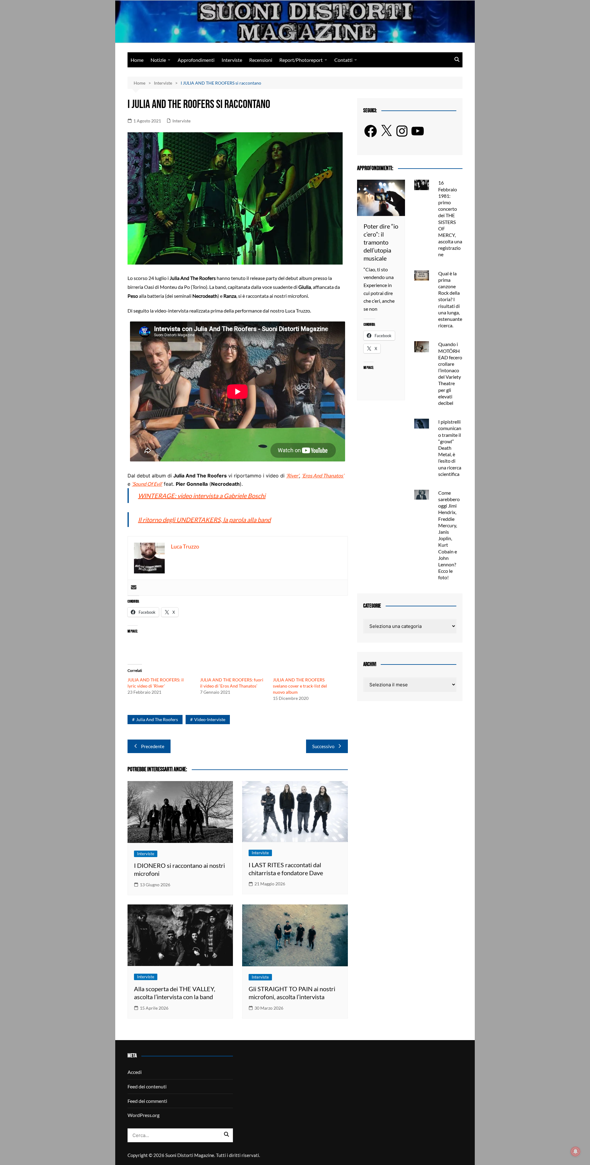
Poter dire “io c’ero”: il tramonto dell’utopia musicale (381, 242)
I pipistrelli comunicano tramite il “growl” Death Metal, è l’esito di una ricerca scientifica (449, 448)
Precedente (152, 746)
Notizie (158, 60)
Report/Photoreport (301, 60)
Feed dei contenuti (147, 1086)
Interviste (232, 60)
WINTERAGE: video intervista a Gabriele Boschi (202, 495)
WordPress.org (143, 1115)
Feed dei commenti (147, 1101)
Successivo (323, 746)
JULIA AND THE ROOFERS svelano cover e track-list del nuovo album (300, 686)
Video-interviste (209, 719)
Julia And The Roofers (157, 719)
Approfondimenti (196, 60)
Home (137, 60)
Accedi (135, 1072)
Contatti (343, 60)
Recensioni (260, 60)
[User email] (133, 587)
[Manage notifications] (575, 1151)
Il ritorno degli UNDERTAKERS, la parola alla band (204, 519)
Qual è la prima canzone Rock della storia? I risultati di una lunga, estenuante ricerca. (450, 299)
